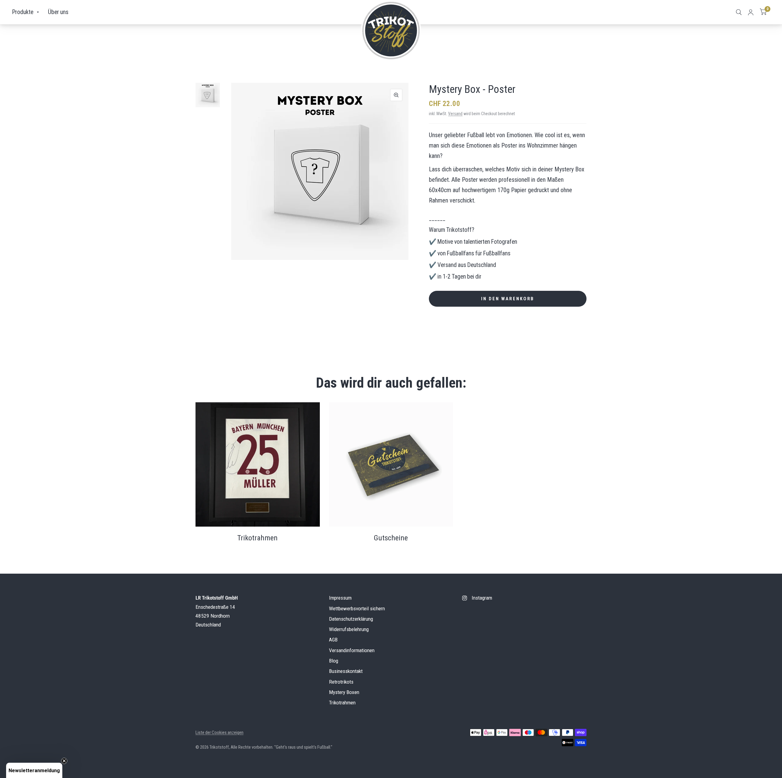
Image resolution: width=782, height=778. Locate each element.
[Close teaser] (64, 761)
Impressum (340, 598)
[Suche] (739, 12)
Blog (333, 661)
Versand (455, 113)
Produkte (22, 12)
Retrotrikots (341, 682)
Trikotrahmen (342, 702)
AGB (333, 640)
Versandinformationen (352, 650)
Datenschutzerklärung (351, 619)
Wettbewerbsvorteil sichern (357, 608)
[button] (34, 770)
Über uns (58, 12)
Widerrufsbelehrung (349, 629)
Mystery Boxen (344, 692)
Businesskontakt (346, 671)
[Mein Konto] (751, 12)
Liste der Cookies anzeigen (219, 732)
